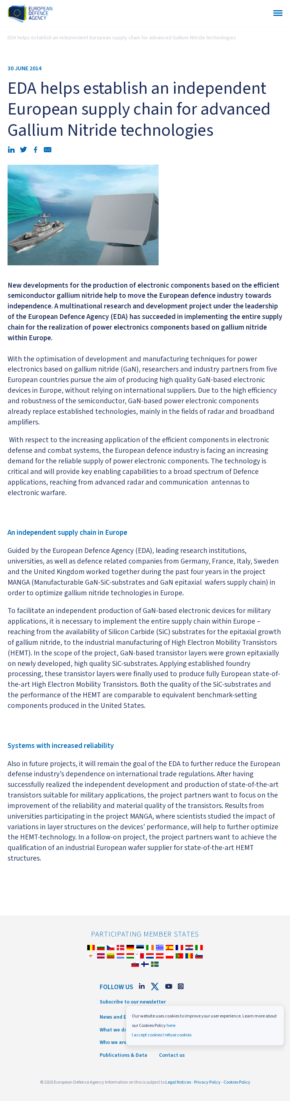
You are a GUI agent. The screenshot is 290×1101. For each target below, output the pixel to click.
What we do (113, 1030)
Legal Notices (178, 1082)
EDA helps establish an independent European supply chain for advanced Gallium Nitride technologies (122, 38)
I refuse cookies (177, 1035)
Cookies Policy (237, 1082)
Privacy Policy (207, 1082)
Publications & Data (123, 1055)
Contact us (172, 1055)
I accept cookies (147, 1035)
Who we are (113, 1042)
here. (171, 1025)
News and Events (119, 1017)
